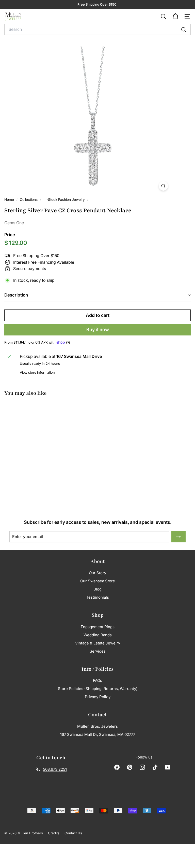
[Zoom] (163, 186)
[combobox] (97, 29)
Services (98, 651)
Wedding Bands (98, 634)
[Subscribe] (178, 536)
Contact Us (73, 833)
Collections (29, 200)
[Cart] (175, 16)
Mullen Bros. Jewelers (97, 726)
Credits (53, 833)
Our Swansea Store (97, 581)
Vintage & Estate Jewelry (97, 643)
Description (16, 295)
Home (9, 200)
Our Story (97, 572)
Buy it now (97, 329)
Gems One (14, 222)
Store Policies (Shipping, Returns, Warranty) (97, 688)
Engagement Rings (98, 626)
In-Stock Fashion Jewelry (64, 200)
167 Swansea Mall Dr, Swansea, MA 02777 (97, 734)
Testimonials (97, 597)
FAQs (97, 680)
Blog (97, 589)
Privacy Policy (97, 696)
